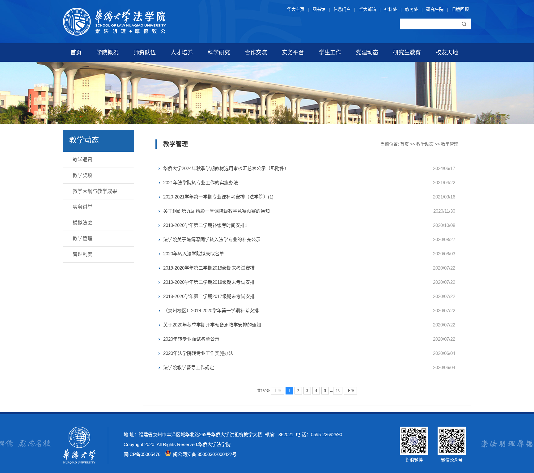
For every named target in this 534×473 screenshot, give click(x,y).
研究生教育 (407, 52)
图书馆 (318, 9)
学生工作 (330, 52)
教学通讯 (82, 159)
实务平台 (293, 52)
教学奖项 (82, 175)
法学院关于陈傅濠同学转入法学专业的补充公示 (212, 239)
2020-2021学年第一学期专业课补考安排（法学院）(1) (218, 196)
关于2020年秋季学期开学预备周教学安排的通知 (212, 324)
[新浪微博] (414, 453)
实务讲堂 (82, 207)
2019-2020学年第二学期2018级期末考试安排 (209, 282)
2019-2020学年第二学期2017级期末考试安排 (209, 296)
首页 (76, 52)
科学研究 (219, 52)
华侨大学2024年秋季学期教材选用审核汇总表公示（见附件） (226, 168)
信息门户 (342, 9)
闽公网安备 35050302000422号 (204, 454)
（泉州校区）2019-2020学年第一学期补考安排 (211, 310)
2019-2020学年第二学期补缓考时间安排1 (205, 225)
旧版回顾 (460, 9)
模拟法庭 (82, 222)
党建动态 (367, 52)
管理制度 (82, 254)
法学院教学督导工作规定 (188, 367)
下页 (350, 391)
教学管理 (82, 238)
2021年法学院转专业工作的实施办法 (200, 182)
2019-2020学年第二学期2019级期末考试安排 (209, 268)
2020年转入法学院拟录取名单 (193, 253)
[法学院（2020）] (114, 34)
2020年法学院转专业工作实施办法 (198, 353)
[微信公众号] (452, 453)
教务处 (411, 9)
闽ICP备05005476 (142, 454)
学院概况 (107, 52)
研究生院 (434, 9)
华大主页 (295, 9)
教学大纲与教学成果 (95, 191)
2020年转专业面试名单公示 (191, 339)
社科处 (390, 9)
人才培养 (182, 52)
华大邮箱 (367, 9)
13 (338, 391)
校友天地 (447, 52)
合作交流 (256, 52)
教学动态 (425, 144)
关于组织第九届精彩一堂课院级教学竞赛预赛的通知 (216, 211)
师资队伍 (145, 52)
